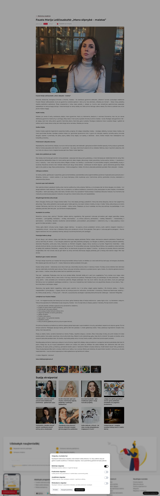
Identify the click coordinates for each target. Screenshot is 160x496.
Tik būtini (55, 489)
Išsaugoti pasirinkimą (66, 489)
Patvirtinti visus (80, 489)
